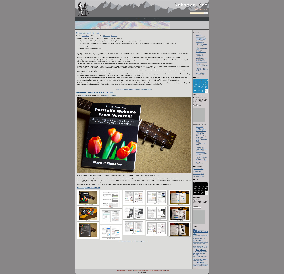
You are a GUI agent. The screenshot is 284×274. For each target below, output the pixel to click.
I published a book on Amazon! (126, 241)
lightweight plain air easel (197, 246)
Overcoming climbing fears (87, 33)
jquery (199, 244)
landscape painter (203, 244)
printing (200, 257)
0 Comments (106, 36)
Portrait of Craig (200, 55)
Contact (156, 18)
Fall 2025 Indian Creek (202, 65)
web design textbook (197, 266)
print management (196, 259)
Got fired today (197, 171)
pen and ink (197, 253)
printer (198, 257)
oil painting (201, 249)
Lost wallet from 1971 (198, 176)
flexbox (201, 240)
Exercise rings (200, 42)
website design (203, 266)
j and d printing (198, 243)
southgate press (202, 264)
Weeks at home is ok (201, 58)
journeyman (195, 244)
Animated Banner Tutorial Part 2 (140, 270)
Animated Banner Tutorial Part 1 (126, 270)
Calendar (195, 104)
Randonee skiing (198, 260)
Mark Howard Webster (197, 247)
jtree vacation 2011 (198, 169)
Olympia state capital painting (201, 251)
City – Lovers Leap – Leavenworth (201, 45)
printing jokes (204, 257)
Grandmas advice (200, 73)
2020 (201, 80)
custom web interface (200, 236)
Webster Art (191, 3)
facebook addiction (199, 239)
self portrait (200, 262)
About (136, 18)
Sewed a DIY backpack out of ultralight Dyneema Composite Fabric (201, 37)
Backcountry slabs (146, 89)
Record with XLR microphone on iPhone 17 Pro (202, 69)
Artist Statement (155, 270)
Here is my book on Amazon (88, 188)
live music (205, 246)
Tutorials (146, 18)
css (195, 236)
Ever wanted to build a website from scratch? (128, 89)
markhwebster (85, 36)
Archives (149, 270)
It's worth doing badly (198, 174)
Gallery (163, 270)
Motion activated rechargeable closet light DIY (201, 62)
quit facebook (204, 259)
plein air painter (199, 256)
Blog (127, 18)
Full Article (114, 36)
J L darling (203, 243)
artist (195, 230)
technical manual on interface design (201, 265)
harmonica (196, 242)
